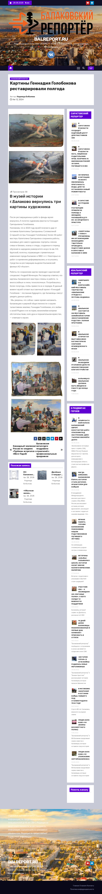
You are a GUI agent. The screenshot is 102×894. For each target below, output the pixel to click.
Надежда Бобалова (26, 97)
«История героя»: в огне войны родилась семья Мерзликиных (80, 662)
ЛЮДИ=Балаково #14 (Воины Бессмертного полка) (80, 725)
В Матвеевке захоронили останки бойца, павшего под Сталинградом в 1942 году (80, 696)
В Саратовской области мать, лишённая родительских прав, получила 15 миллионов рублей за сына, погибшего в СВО (80, 156)
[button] (84, 68)
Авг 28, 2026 (28, 477)
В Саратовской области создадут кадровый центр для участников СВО (80, 130)
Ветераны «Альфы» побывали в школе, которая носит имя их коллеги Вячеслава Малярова (80, 563)
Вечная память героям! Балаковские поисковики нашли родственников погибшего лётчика (79, 529)
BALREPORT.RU (51, 39)
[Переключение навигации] (78, 68)
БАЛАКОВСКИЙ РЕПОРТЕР (19, 79)
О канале (83, 885)
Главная (76, 885)
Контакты (90, 885)
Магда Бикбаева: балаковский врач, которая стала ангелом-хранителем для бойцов (80, 479)
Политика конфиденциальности (82, 889)
